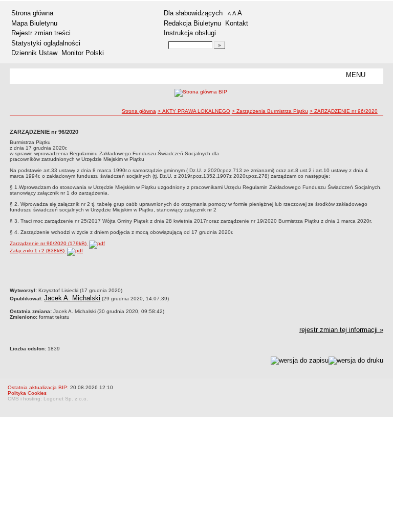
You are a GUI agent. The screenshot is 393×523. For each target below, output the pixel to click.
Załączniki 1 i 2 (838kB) (38, 250)
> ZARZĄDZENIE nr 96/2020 (344, 111)
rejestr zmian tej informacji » (341, 330)
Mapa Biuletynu (34, 23)
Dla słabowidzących (193, 13)
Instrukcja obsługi (190, 33)
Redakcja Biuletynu (192, 23)
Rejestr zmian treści (41, 33)
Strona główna (32, 13)
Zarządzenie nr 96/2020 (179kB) (49, 243)
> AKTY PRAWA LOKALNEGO (194, 111)
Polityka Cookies (27, 393)
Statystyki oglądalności (45, 43)
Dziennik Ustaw (34, 53)
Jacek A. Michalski (72, 298)
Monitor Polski (82, 53)
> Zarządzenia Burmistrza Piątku (270, 111)
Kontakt (236, 23)
